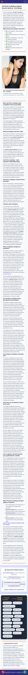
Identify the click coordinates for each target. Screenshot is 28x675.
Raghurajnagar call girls (9, 606)
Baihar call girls (16, 619)
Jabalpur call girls (7, 636)
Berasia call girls (17, 603)
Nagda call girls (7, 626)
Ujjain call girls (17, 609)
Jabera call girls (17, 633)
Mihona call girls (7, 623)
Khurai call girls (7, 613)
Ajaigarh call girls (19, 616)
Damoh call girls (7, 609)
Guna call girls (20, 629)
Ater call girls (16, 626)
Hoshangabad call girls (9, 629)
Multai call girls (16, 613)
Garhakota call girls (8, 616)
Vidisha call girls (7, 633)
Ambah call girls (7, 603)
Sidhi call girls (7, 619)
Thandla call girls (17, 623)
